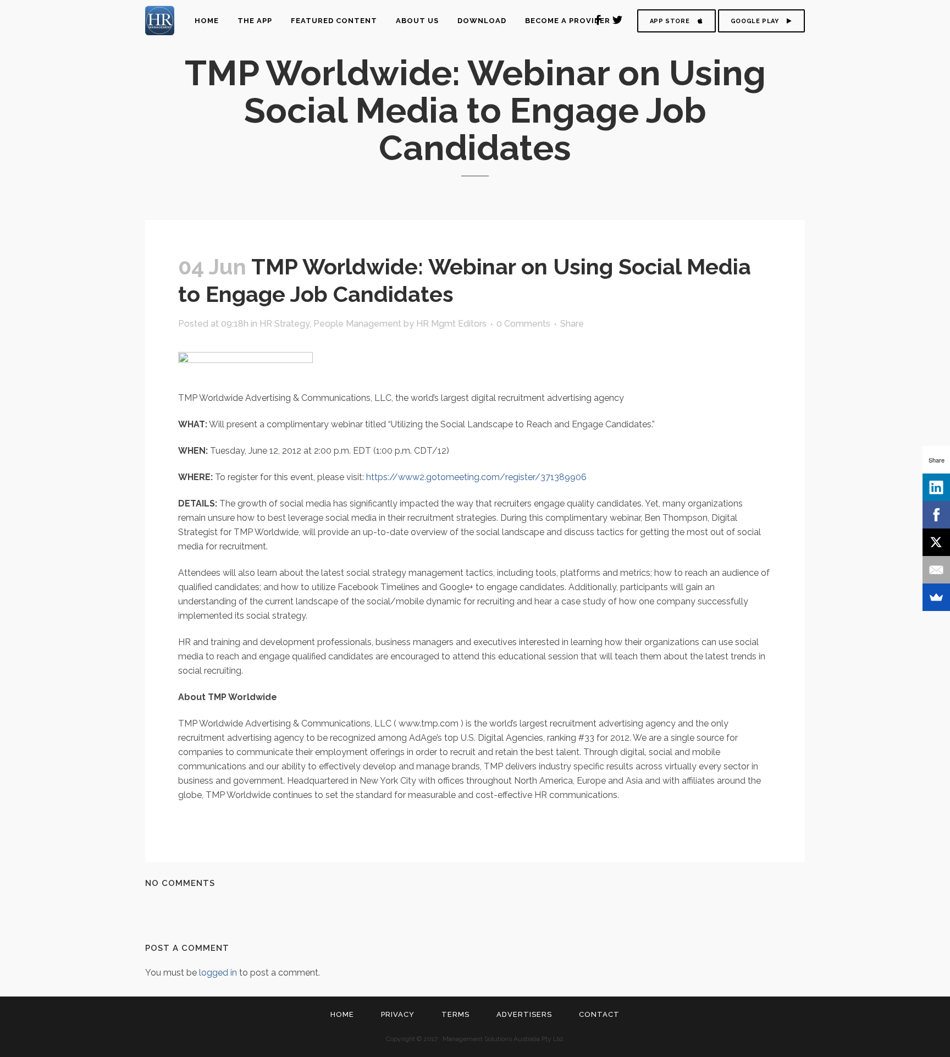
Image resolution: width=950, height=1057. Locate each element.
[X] (936, 542)
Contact (599, 1014)
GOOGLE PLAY (755, 21)
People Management (357, 323)
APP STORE (669, 21)
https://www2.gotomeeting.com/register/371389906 (476, 477)
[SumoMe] (936, 597)
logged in (218, 972)
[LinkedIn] (936, 487)
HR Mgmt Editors (451, 323)
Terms (455, 1014)
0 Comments (523, 323)
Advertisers (524, 1014)
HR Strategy (284, 323)
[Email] (936, 569)
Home (342, 1014)
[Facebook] (936, 514)
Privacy (398, 1014)
